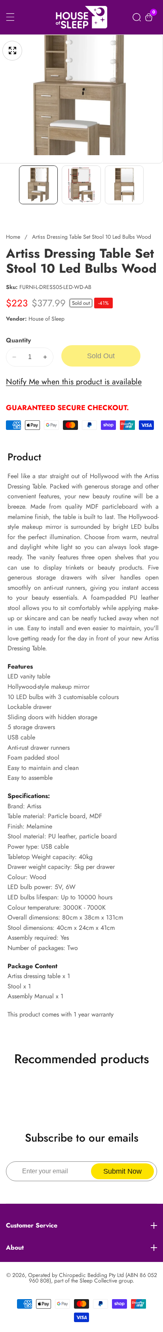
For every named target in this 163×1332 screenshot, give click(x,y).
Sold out (101, 356)
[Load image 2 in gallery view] (81, 184)
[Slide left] (11, 185)
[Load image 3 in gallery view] (124, 184)
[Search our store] (136, 17)
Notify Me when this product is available (74, 382)
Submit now (122, 1171)
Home (13, 237)
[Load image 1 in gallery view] (38, 184)
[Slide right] (151, 185)
